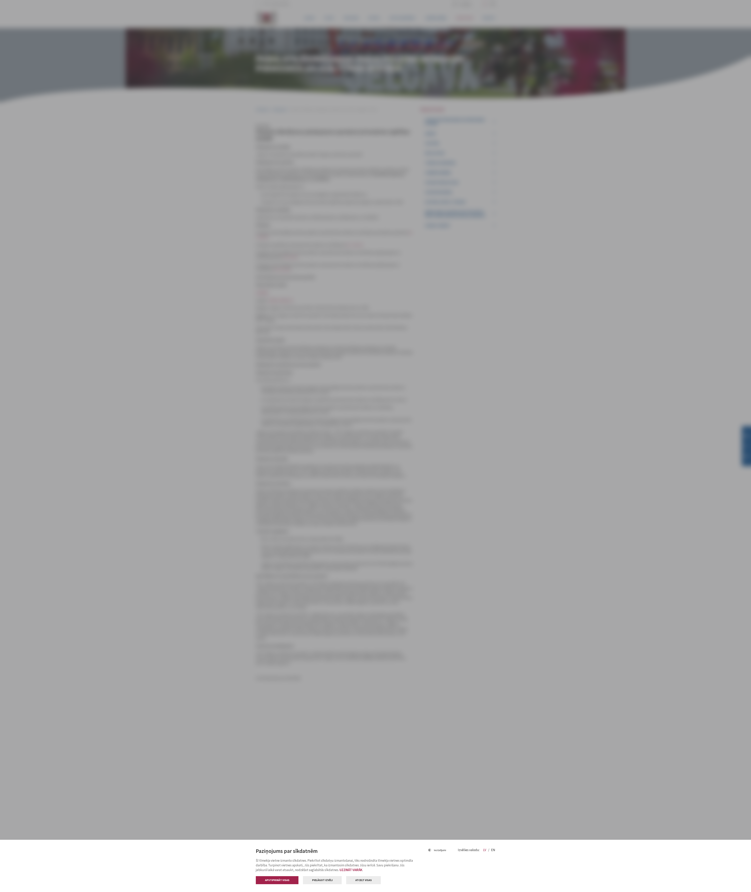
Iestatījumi (440, 850)
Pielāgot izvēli (322, 880)
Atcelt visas (363, 880)
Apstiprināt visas (277, 880)
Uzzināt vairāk (351, 870)
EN (493, 850)
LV (485, 850)
